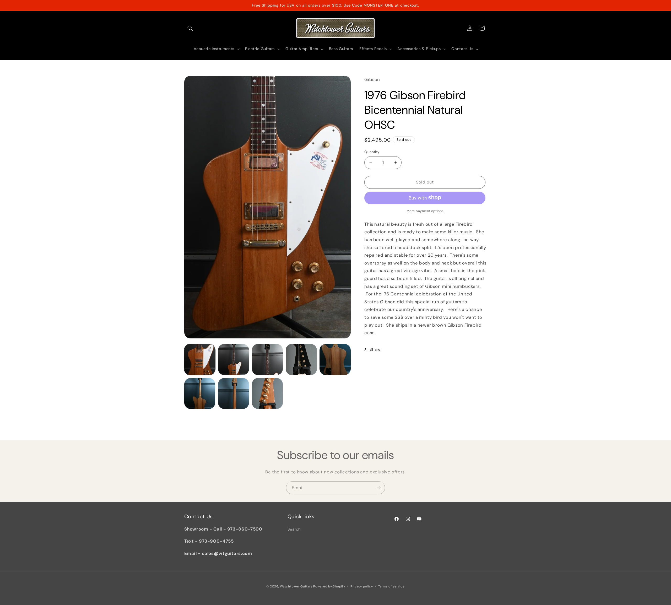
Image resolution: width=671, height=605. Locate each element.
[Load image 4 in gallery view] (301, 359)
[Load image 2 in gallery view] (233, 359)
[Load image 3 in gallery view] (267, 359)
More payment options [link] (425, 211)
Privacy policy (361, 586)
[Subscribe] (379, 487)
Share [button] (375, 349)
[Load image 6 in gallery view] (199, 393)
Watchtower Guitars (296, 586)
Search (294, 529)
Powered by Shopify (329, 586)
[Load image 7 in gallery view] (233, 393)
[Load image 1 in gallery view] (199, 359)
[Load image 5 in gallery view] (335, 359)
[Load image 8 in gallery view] (267, 393)
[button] (190, 28)
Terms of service (391, 586)
